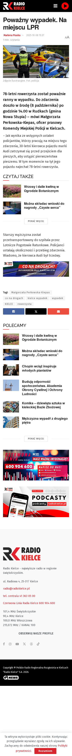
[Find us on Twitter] (24, 644)
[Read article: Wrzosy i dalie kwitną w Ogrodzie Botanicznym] (12, 191)
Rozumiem (45, 750)
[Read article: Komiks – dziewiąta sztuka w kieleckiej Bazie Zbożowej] (11, 406)
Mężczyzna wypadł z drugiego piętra (45, 420)
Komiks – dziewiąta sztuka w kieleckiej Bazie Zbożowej (43, 405)
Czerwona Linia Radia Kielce (20, 603)
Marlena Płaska (12, 35)
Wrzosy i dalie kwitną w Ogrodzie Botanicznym (41, 188)
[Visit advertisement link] (36, 465)
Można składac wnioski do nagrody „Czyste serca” (44, 205)
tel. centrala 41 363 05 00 (19, 596)
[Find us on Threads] (31, 644)
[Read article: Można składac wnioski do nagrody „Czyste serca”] (12, 208)
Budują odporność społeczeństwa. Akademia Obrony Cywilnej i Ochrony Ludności (42, 387)
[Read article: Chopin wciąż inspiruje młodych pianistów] (11, 370)
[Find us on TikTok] (38, 644)
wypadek (57, 298)
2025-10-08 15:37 (35, 35)
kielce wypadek (37, 298)
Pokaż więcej (36, 221)
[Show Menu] (55, 6)
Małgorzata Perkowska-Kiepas (30, 292)
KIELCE (9, 304)
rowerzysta (25, 304)
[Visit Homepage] (15, 6)
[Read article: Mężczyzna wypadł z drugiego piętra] (11, 422)
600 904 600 (47, 603)
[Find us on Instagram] (10, 644)
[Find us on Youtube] (17, 644)
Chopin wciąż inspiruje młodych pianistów (39, 368)
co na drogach (14, 298)
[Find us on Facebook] (4, 644)
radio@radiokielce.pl (16, 588)
